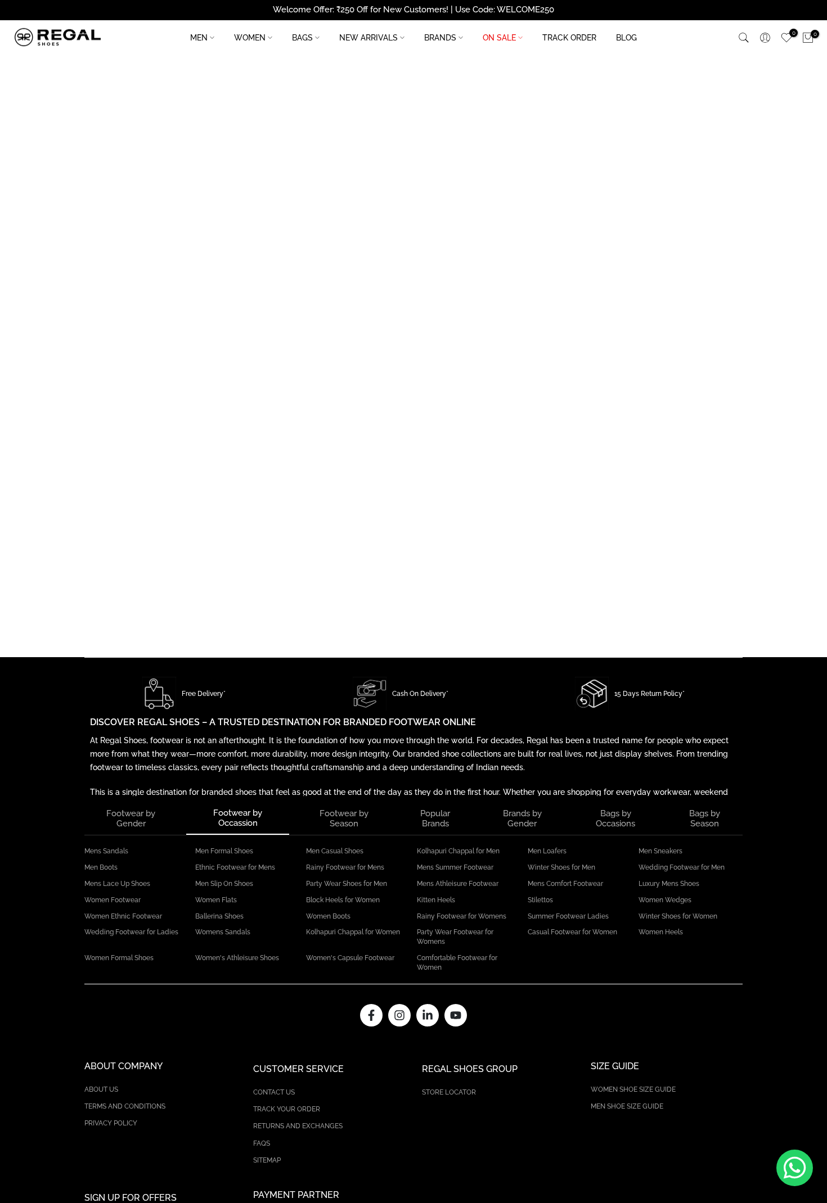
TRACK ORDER (569, 37)
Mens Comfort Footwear (565, 884)
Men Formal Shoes (224, 851)
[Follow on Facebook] (371, 1015)
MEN (199, 37)
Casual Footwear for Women (572, 932)
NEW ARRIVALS (368, 37)
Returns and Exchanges (298, 1126)
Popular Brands (435, 818)
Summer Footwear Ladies (568, 916)
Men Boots (101, 867)
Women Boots (328, 916)
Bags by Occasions (615, 818)
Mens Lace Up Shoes (117, 884)
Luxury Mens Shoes (669, 884)
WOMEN (250, 37)
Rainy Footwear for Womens (461, 916)
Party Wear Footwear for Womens (455, 937)
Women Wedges (665, 900)
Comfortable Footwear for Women (457, 962)
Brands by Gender (522, 818)
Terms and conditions (124, 1106)
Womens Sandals (222, 932)
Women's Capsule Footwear (350, 958)
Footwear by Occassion (237, 818)
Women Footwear (112, 900)
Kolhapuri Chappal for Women (353, 932)
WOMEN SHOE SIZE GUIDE (633, 1089)
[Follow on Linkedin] (427, 1015)
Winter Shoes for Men (561, 867)
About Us (101, 1089)
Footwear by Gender (130, 818)
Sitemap (267, 1160)
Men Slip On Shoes (224, 884)
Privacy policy (110, 1123)
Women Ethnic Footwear (123, 916)
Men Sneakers (660, 851)
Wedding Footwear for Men (682, 867)
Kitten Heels (436, 900)
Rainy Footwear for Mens (345, 867)
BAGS (302, 37)
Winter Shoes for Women (678, 916)
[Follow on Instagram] (399, 1015)
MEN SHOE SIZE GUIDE (627, 1106)
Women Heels (661, 932)
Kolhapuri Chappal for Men (458, 851)
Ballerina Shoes (219, 916)
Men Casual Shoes (334, 851)
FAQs (261, 1143)
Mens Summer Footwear (455, 867)
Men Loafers (547, 851)
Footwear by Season (344, 818)
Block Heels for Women (343, 900)
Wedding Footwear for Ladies (131, 932)
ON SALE (499, 37)
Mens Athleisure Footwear (457, 884)
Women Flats (216, 900)
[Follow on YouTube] (455, 1015)
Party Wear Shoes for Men (346, 884)
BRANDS (440, 37)
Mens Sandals (106, 851)
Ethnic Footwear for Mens (235, 867)
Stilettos (540, 900)
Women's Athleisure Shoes (237, 958)
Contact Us (274, 1092)
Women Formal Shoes (119, 958)
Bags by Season (704, 818)
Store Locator (449, 1092)
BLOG (626, 37)
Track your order (286, 1109)
